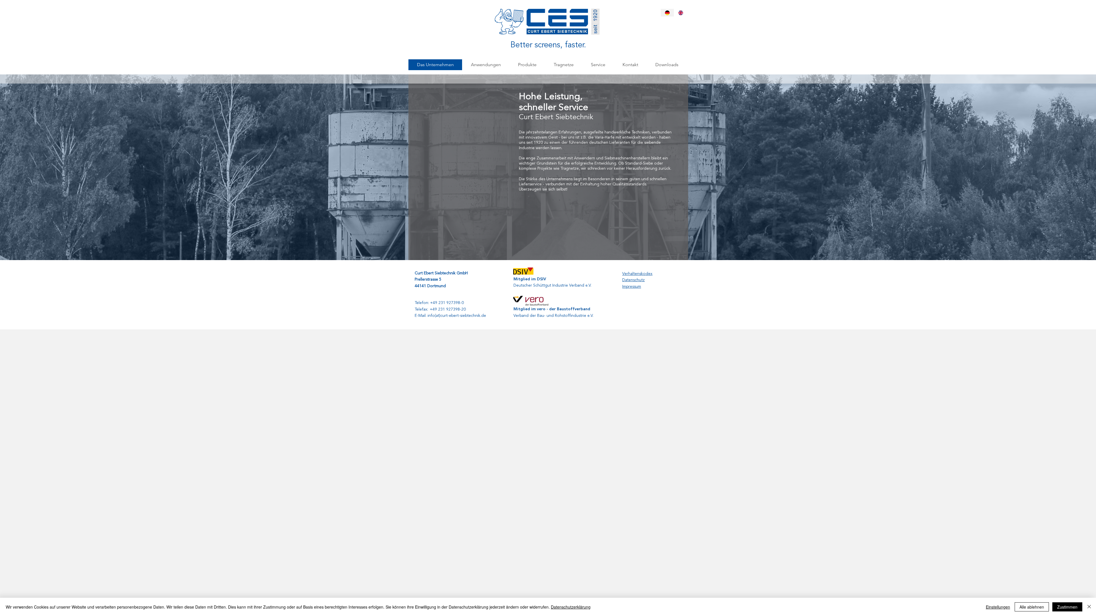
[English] (680, 13)
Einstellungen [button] (998, 607)
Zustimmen (1067, 607)
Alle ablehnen (1032, 607)
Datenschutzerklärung (571, 607)
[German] (667, 13)
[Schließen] (1089, 606)
